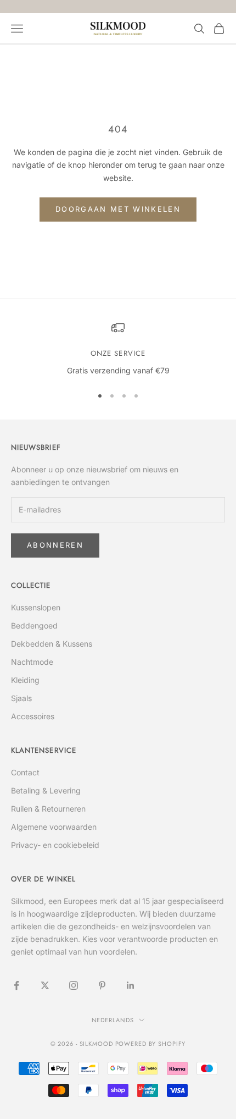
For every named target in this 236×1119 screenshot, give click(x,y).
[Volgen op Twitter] (45, 985)
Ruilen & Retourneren (48, 808)
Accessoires (32, 716)
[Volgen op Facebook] (16, 985)
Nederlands (113, 1020)
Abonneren (55, 545)
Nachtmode (32, 661)
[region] (118, 349)
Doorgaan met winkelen (118, 209)
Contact (25, 772)
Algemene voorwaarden (54, 826)
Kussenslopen (35, 607)
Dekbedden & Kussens (51, 643)
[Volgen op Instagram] (73, 985)
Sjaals (21, 698)
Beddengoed (34, 625)
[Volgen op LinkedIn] (130, 985)
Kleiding (25, 680)
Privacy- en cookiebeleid (55, 845)
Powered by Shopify (150, 1043)
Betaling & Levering (46, 790)
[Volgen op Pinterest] (102, 985)
